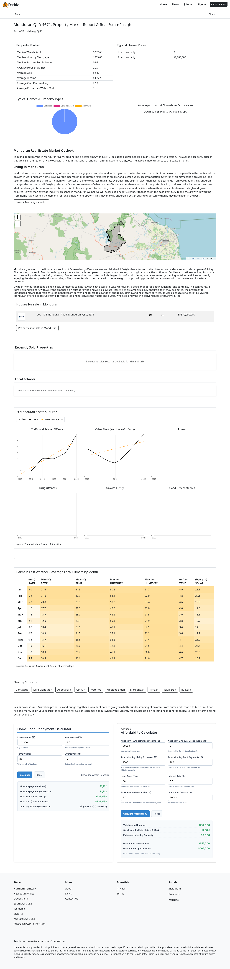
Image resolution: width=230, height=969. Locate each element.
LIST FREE (218, 4)
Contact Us (71, 898)
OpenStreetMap (197, 258)
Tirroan (154, 689)
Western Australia (24, 918)
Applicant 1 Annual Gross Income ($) (140, 745)
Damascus (22, 689)
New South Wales (24, 893)
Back (17, 14)
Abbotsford (64, 689)
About (68, 888)
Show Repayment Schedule (95, 775)
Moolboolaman (116, 689)
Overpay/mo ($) (78, 758)
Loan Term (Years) (136, 781)
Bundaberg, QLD (32, 31)
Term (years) (27, 758)
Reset (39, 775)
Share (212, 14)
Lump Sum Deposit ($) (180, 797)
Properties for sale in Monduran (37, 328)
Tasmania (19, 908)
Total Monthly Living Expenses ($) (140, 763)
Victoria (18, 913)
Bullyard (186, 689)
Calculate (25, 775)
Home (163, 4)
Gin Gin (80, 689)
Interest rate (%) (77, 742)
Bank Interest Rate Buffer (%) (141, 797)
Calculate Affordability (135, 813)
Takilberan (170, 689)
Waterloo (95, 689)
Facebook (174, 894)
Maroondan (137, 689)
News (175, 4)
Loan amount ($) (26, 742)
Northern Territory (25, 888)
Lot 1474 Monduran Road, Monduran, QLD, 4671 (65, 314)
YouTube (174, 900)
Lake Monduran (42, 689)
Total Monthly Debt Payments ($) (185, 762)
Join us (188, 4)
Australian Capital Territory (29, 923)
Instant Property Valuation (31, 202)
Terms (120, 893)
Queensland (21, 898)
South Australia (23, 903)
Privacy (121, 888)
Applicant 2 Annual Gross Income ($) (187, 745)
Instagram (175, 888)
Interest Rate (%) (181, 781)
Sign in (201, 4)
